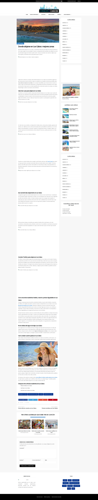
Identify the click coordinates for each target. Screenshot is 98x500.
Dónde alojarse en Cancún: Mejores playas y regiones (74, 125)
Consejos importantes (34, 14)
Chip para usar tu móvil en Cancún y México (73, 120)
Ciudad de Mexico (76, 480)
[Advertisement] (71, 73)
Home (27, 14)
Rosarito (64, 55)
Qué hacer (43, 14)
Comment (27, 402)
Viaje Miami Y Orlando (66, 213)
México (63, 41)
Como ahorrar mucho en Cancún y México (73, 109)
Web (46, 460)
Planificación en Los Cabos (48, 394)
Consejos (64, 33)
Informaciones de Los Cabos (33, 394)
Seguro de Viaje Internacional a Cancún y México (74, 142)
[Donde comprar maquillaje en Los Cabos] (51, 424)
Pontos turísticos (66, 47)
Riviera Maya (65, 52)
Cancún (64, 25)
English (79, 1)
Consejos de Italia (65, 210)
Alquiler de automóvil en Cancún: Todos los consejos (74, 130)
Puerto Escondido (66, 50)
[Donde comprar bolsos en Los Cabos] (24, 424)
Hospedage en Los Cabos (23, 394)
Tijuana (64, 58)
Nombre (22, 460)
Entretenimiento (67, 14)
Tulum (63, 197)
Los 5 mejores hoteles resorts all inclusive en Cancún (74, 136)
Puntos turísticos (76, 485)
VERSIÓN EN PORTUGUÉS (72, 1)
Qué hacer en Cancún (73, 114)
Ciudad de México (65, 28)
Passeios (64, 44)
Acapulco (64, 22)
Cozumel (64, 36)
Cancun (70, 480)
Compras (59, 14)
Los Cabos (20, 43)
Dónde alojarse (51, 14)
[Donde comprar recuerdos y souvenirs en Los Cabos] (38, 424)
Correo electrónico (36, 460)
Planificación (70, 485)
